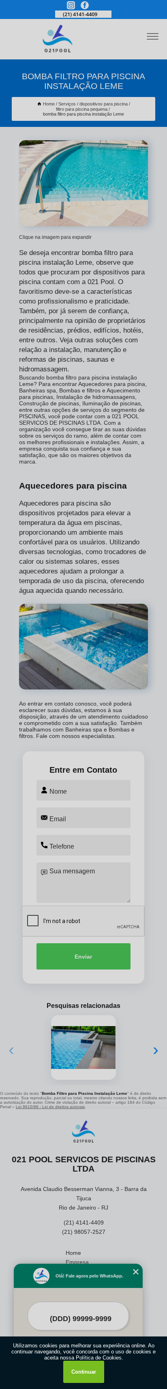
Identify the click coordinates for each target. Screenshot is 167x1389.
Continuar (83, 1372)
